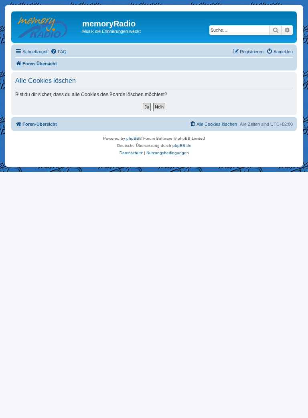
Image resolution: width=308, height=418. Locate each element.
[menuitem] (59, 51)
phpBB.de (181, 145)
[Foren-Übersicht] (47, 26)
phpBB (132, 138)
